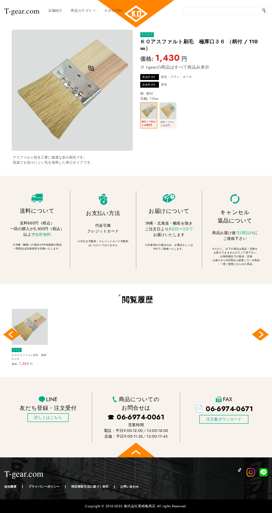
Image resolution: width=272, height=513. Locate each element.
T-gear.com (22, 11)
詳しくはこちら (48, 417)
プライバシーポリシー (44, 486)
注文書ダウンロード (224, 419)
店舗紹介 (55, 10)
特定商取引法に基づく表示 (90, 486)
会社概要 (10, 486)
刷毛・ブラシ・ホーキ (176, 77)
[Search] (264, 10)
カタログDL (113, 10)
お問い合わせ (129, 486)
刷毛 (164, 84)
